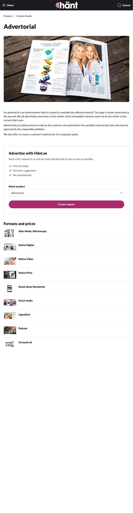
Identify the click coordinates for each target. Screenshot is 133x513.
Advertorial (17, 192)
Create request (66, 204)
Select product (17, 186)
